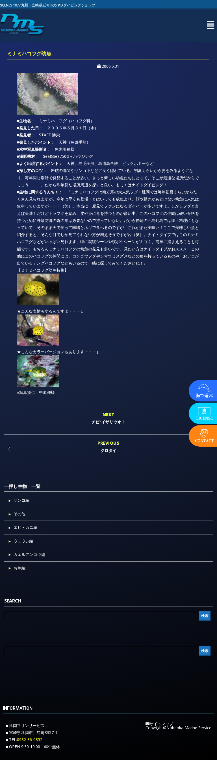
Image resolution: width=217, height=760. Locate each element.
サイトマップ (161, 723)
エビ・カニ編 (25, 527)
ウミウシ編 (23, 540)
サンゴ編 (21, 500)
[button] (210, 25)
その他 (19, 513)
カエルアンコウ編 (29, 554)
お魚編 (19, 568)
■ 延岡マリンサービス (25, 725)
